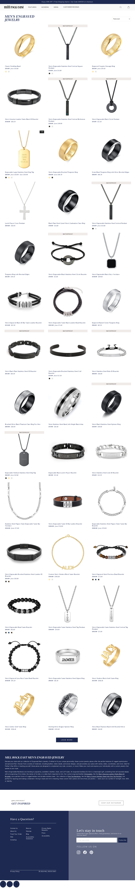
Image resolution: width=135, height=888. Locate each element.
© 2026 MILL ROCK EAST (47, 871)
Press (43, 833)
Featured (32, 7)
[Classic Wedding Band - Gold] (6, 72)
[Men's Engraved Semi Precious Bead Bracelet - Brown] (93, 579)
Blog (27, 834)
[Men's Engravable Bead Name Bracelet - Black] (6, 633)
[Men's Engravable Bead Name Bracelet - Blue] (9, 633)
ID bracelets (88, 774)
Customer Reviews (71, 7)
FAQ (11, 837)
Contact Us (14, 828)
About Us (13, 831)
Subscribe (122, 840)
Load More (67, 740)
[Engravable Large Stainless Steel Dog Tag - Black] (6, 177)
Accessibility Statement (30, 838)
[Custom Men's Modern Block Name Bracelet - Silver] (52, 579)
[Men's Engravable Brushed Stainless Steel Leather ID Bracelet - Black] (6, 581)
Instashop (13, 840)
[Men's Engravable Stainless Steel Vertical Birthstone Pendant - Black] (49, 126)
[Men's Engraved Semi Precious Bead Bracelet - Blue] (96, 579)
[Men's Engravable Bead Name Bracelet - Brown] (12, 633)
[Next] (16, 884)
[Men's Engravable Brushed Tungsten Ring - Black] (52, 177)
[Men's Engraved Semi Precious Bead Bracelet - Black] (99, 579)
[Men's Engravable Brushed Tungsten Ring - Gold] (49, 177)
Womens (45, 7)
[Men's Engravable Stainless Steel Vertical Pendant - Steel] (96, 229)
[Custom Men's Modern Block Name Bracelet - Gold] (49, 579)
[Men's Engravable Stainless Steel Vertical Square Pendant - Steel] (52, 73)
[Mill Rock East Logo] (14, 6)
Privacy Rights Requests (46, 829)
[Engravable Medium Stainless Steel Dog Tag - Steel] (12, 478)
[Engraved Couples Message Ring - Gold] (93, 72)
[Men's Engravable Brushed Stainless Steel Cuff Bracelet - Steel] (52, 378)
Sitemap (28, 831)
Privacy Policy (14, 871)
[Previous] (3, 884)
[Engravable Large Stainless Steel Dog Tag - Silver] (12, 177)
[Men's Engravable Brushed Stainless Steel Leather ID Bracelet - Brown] (9, 581)
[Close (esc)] (10, 884)
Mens (56, 7)
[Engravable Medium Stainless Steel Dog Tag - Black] (6, 478)
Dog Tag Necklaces (74, 776)
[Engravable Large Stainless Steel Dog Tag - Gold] (9, 177)
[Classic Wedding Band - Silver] (9, 72)
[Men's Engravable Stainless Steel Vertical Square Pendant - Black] (49, 73)
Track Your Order (16, 834)
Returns (28, 828)
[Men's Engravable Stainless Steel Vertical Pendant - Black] (93, 229)
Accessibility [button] (46, 836)
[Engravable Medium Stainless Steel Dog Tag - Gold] (9, 478)
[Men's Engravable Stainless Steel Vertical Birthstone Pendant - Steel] (52, 126)
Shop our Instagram (111, 803)
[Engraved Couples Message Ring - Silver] (96, 72)
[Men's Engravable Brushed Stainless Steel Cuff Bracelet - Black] (49, 378)
